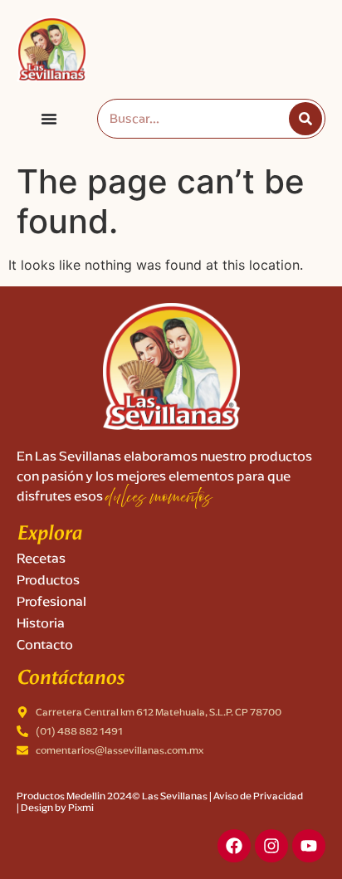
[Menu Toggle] (49, 118)
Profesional (51, 601)
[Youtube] (308, 845)
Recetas (41, 558)
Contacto (45, 644)
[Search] (305, 118)
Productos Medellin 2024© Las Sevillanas (112, 795)
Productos (48, 579)
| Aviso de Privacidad (256, 795)
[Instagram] (271, 845)
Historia (41, 623)
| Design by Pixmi (55, 807)
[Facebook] (234, 845)
